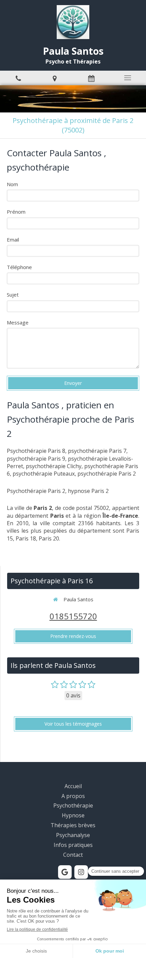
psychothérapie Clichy (53, 466)
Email (13, 239)
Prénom (16, 211)
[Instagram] (81, 872)
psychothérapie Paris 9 (36, 458)
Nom (12, 184)
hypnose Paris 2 (88, 491)
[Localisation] (55, 78)
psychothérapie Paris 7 (97, 451)
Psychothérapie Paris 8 (36, 451)
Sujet (13, 294)
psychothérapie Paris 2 (106, 473)
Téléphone (19, 267)
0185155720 (73, 616)
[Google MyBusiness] (65, 872)
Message (18, 322)
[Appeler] (18, 78)
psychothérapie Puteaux (44, 473)
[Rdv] (91, 78)
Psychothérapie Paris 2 (36, 491)
